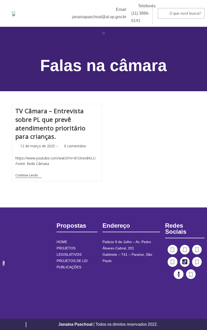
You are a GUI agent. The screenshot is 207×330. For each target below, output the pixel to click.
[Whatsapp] (191, 274)
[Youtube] (172, 262)
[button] (103, 33)
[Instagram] (185, 249)
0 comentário (75, 146)
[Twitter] (197, 249)
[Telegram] (197, 262)
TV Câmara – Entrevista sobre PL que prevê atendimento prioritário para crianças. (50, 123)
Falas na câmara (103, 65)
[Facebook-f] (172, 249)
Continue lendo (28, 175)
